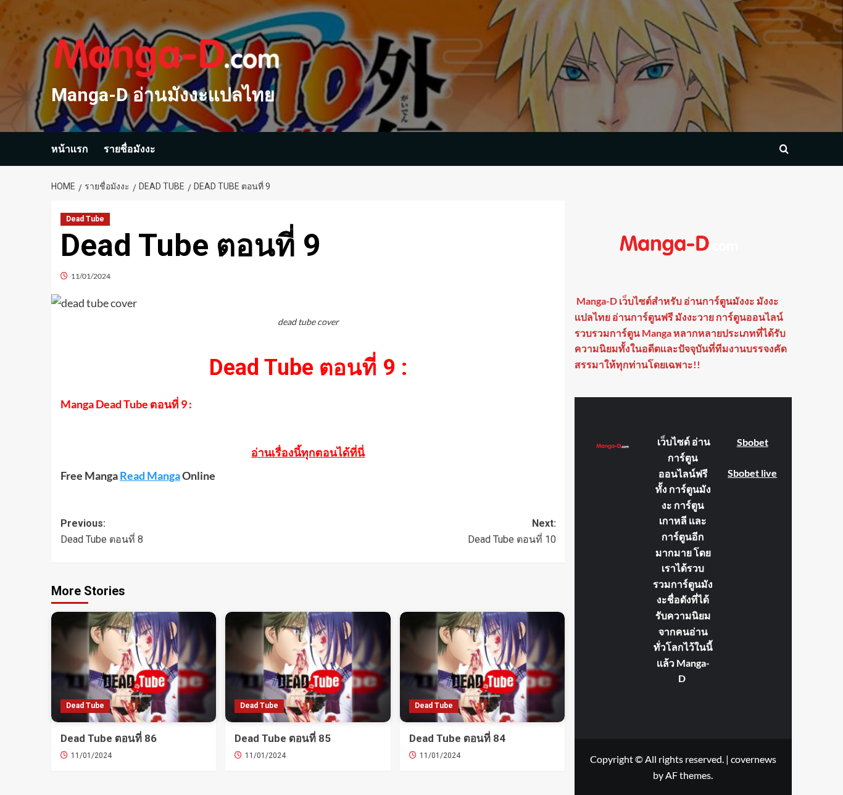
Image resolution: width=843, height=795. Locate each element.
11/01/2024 (90, 276)
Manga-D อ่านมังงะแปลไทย (163, 94)
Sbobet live (752, 473)
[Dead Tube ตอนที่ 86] (133, 667)
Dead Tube (85, 219)
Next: (511, 531)
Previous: (101, 531)
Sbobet (752, 442)
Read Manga (150, 475)
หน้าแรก (69, 149)
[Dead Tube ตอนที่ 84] (482, 667)
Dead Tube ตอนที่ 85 (283, 738)
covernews (753, 759)
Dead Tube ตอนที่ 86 (108, 738)
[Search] (784, 149)
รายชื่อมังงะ (130, 149)
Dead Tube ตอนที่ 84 (457, 738)
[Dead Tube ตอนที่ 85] (307, 667)
